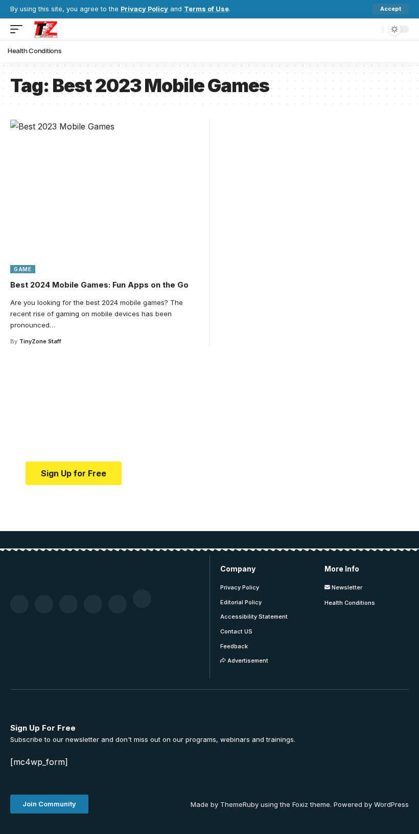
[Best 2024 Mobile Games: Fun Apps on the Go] (106, 196)
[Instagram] (117, 604)
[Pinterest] (68, 604)
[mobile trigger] (19, 29)
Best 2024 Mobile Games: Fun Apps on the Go (99, 285)
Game (23, 269)
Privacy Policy (144, 9)
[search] (372, 29)
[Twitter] (44, 604)
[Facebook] (19, 604)
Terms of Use (206, 9)
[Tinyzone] (44, 29)
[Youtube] (93, 604)
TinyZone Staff (40, 341)
